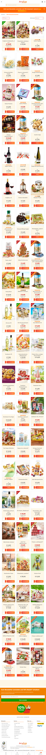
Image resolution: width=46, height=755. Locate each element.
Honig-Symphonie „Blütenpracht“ (23, 355)
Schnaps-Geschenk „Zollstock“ (37, 449)
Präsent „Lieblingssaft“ (37, 542)
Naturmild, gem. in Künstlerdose (37, 292)
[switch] (4, 748)
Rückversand (4, 732)
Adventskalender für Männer (37, 668)
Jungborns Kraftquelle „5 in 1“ (9, 41)
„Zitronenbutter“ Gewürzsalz (8, 229)
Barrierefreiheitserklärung (19, 727)
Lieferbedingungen (5, 727)
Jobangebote (30, 724)
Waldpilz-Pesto (37, 197)
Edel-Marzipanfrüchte (37, 479)
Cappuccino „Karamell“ (23, 448)
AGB (15, 736)
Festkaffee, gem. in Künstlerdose (8, 668)
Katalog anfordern (5, 735)
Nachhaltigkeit (17, 729)
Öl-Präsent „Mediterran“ (23, 510)
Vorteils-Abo (4, 731)
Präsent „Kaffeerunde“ (37, 636)
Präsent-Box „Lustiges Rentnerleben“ (37, 355)
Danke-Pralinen (8, 103)
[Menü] (1, 2)
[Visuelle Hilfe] (45, 2)
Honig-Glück (9, 291)
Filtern (5, 18)
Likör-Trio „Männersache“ (23, 542)
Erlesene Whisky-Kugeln (23, 229)
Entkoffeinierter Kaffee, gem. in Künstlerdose (37, 261)
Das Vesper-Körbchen (8, 448)
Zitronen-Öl (8, 323)
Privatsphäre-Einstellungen (8, 750)
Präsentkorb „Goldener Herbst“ (23, 41)
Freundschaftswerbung (6, 737)
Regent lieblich (8, 166)
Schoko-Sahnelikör (22, 197)
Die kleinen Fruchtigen (8, 417)
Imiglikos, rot (8, 197)
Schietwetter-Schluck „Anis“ (8, 511)
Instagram (30, 730)
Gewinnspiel (30, 732)
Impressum (16, 738)
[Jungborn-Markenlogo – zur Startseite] (23, 1)
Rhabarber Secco (37, 385)
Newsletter (16, 735)
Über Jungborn (30, 723)
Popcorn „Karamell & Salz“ (23, 73)
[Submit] (7, 5)
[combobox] (23, 5)
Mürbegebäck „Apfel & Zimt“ (37, 229)
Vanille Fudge (37, 134)
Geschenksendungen (5, 726)
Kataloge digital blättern (18, 726)
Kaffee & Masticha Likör (8, 636)
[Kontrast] (42, 2)
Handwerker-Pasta (8, 573)
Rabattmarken (4, 729)
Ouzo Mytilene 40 (37, 322)
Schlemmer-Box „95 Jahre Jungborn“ (23, 605)
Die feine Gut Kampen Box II (23, 323)
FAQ (15, 724)
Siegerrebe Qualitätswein (37, 166)
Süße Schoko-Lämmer (8, 542)
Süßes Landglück (23, 636)
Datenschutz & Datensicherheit (23, 750)
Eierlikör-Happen (8, 479)
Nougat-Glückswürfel (37, 72)
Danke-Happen (37, 41)
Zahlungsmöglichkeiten (6, 724)
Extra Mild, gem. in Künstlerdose (23, 135)
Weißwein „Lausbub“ (23, 291)
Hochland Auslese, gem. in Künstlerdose (37, 104)
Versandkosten (29, 747)
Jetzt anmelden (23, 700)
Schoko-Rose (23, 667)
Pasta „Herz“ (8, 260)
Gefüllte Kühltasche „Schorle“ (37, 605)
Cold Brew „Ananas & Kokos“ (23, 417)
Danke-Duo (23, 166)
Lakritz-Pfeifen (23, 103)
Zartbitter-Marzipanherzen (23, 386)
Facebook (29, 729)
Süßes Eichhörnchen (23, 260)
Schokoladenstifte (23, 479)
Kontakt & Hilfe (17, 723)
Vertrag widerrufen (39, 750)
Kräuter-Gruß (37, 573)
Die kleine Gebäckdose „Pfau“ (8, 386)
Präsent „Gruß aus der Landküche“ (8, 605)
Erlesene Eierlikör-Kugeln (8, 73)
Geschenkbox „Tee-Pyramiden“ (37, 511)
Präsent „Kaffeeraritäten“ (8, 135)
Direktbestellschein (17, 733)
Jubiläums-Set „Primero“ (37, 416)
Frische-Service (4, 734)
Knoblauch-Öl (8, 354)
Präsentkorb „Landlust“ (23, 573)
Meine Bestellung (5, 723)
